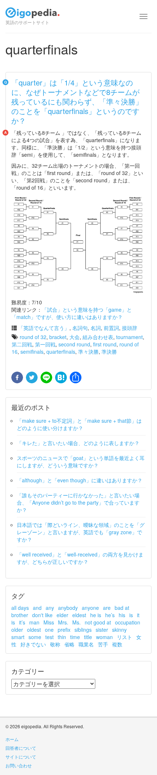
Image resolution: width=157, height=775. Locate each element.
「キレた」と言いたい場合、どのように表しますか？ (78, 443)
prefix (64, 629)
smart (17, 637)
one (49, 629)
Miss (48, 622)
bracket (57, 337)
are (107, 607)
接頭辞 (129, 327)
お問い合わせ (18, 765)
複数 (117, 644)
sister (102, 629)
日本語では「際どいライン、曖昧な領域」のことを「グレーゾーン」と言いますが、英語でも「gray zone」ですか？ (81, 532)
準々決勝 (88, 351)
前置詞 (111, 327)
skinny (119, 629)
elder (62, 615)
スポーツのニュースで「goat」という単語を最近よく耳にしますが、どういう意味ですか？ (81, 461)
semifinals (31, 351)
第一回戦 (45, 344)
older (17, 629)
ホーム (12, 739)
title (88, 637)
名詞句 (80, 327)
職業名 (86, 644)
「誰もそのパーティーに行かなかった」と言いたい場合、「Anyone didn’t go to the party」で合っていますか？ (78, 502)
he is (95, 615)
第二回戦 (22, 344)
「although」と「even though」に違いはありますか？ (79, 480)
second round (74, 344)
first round (104, 344)
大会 (74, 337)
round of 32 (33, 337)
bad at (122, 607)
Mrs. (63, 622)
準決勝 (109, 351)
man (34, 622)
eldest (79, 615)
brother (19, 615)
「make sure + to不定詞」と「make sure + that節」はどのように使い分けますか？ (79, 424)
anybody (68, 607)
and (37, 607)
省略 (69, 644)
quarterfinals (60, 351)
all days (20, 607)
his (122, 615)
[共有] (74, 378)
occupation (127, 622)
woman (104, 637)
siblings (83, 629)
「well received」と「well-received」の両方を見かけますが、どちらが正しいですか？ (80, 558)
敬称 (55, 644)
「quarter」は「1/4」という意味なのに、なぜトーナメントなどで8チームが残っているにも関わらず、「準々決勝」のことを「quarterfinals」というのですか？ (77, 101)
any (50, 607)
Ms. (76, 622)
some (34, 637)
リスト (124, 637)
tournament (129, 337)
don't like (42, 615)
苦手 (103, 644)
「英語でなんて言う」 (43, 327)
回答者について (20, 748)
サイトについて (20, 756)
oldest (34, 629)
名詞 (96, 327)
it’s (22, 622)
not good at (98, 622)
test (49, 637)
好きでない (33, 644)
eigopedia (32, 15)
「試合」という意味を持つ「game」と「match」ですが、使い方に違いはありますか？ (71, 313)
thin (62, 637)
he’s (110, 615)
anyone (90, 607)
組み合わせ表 (98, 337)
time (75, 637)
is (131, 615)
